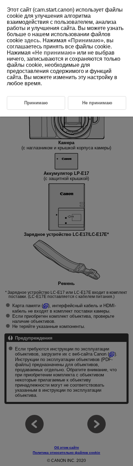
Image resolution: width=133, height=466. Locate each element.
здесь (32, 40)
